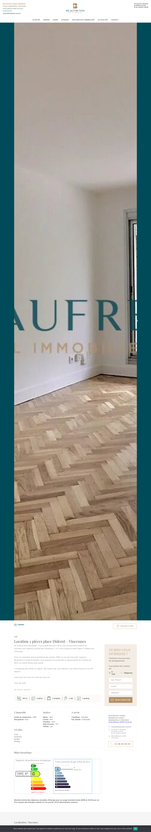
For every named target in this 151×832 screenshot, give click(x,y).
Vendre (46, 20)
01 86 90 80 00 (7, 11)
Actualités (103, 20)
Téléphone (128, 673)
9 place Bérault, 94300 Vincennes (13, 8)
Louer (55, 20)
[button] (137, 320)
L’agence (65, 20)
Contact (115, 20)
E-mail (113, 673)
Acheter (36, 20)
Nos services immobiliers (83, 20)
